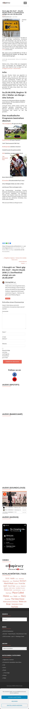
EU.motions (5, 180)
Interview (18, 586)
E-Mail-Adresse (4, 337)
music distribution (17, 590)
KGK (3, 153)
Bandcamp (21, 578)
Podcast (11, 596)
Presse (4, 675)
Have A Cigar (11, 586)
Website (4, 343)
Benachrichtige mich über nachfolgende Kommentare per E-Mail (5, 354)
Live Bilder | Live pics (20, 588)
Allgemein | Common (8, 659)
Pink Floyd (8, 593)
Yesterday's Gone (17, 604)
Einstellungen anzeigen (14, 705)
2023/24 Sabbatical (8, 631)
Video (4, 678)
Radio (15, 596)
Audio (12, 578)
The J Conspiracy (7, 123)
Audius (17, 578)
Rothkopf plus (6, 146)
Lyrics (4, 667)
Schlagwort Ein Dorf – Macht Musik (11, 68)
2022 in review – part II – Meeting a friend (13, 636)
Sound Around (6, 140)
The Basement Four (5, 158)
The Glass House (17, 599)
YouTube (14, 607)
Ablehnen (15, 701)
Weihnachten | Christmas (10, 601)
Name (4, 332)
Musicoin (23, 590)
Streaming (7, 599)
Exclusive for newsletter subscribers (12, 662)
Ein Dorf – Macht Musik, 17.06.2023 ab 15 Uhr (15, 633)
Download (16, 581)
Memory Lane (8, 590)
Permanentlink (5, 251)
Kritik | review (12, 588)
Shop (19, 596)
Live (23, 246)
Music (4, 670)
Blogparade (6, 581)
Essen (16, 583)
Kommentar (5, 312)
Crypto (11, 581)
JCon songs (7, 672)
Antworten (8, 298)
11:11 (3, 49)
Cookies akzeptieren (14, 697)
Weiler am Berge (10, 249)
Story (23, 596)
